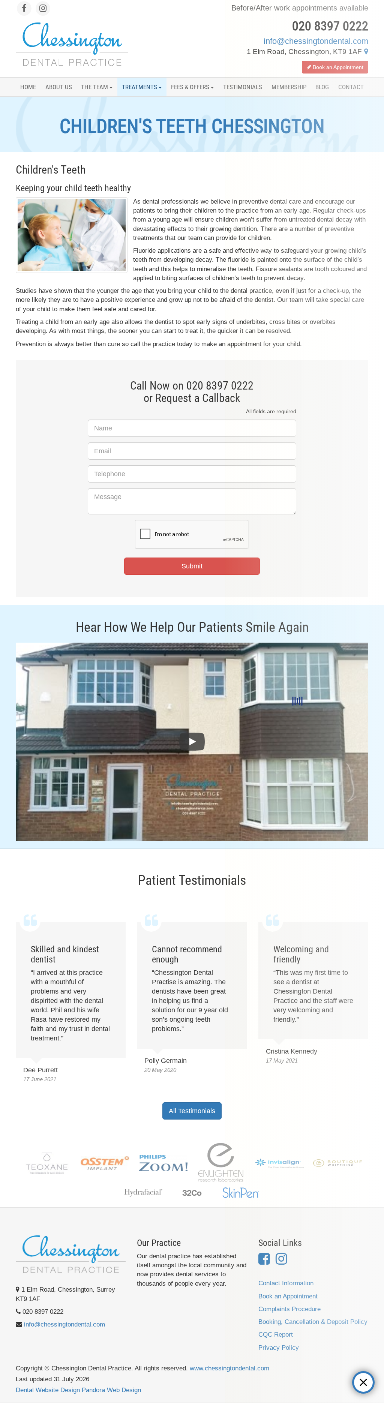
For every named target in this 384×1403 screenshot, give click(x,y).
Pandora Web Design (111, 1390)
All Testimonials (192, 1111)
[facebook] (25, 8)
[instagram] (42, 8)
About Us (58, 87)
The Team (95, 87)
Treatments (140, 87)
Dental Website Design (48, 1390)
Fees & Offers (191, 87)
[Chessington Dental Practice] (72, 44)
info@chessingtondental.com (64, 1324)
